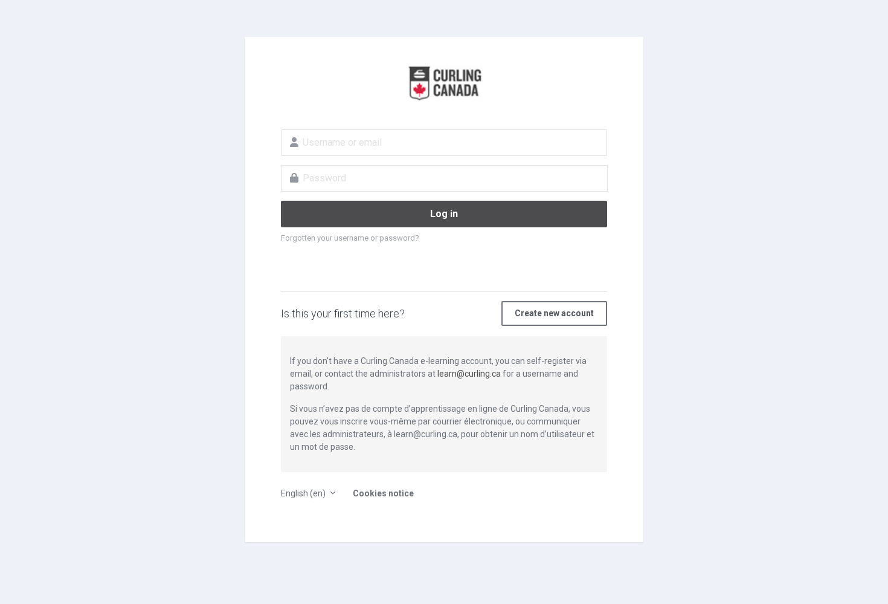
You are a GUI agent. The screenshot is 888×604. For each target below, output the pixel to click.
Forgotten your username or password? (350, 237)
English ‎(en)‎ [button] (304, 493)
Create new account (554, 313)
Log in (444, 213)
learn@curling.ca (469, 373)
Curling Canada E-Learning (444, 82)
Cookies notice (383, 493)
